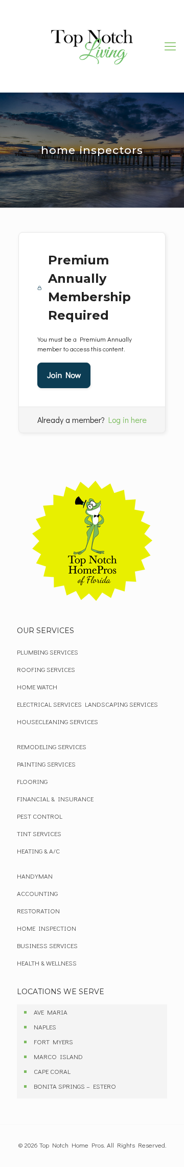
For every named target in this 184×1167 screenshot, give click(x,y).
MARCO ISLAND (58, 1056)
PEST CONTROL (39, 816)
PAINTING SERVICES (46, 763)
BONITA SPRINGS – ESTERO (75, 1086)
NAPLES (45, 1026)
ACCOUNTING (37, 893)
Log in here (127, 419)
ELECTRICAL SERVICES (49, 704)
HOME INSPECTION (46, 928)
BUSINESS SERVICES (47, 945)
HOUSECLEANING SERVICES (57, 721)
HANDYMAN (35, 875)
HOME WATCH (37, 686)
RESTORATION (38, 910)
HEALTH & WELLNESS (47, 962)
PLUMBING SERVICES (47, 651)
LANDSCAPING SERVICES (121, 704)
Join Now (64, 375)
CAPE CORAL (52, 1071)
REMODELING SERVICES (51, 746)
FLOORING (32, 781)
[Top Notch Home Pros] (92, 46)
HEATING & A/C (38, 850)
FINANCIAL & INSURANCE (55, 798)
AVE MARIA (50, 1011)
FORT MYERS (53, 1041)
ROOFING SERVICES (46, 669)
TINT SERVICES (39, 833)
